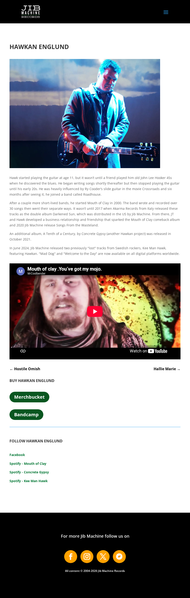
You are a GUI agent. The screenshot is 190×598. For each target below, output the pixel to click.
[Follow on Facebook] (70, 556)
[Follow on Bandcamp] (119, 556)
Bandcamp (26, 414)
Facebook (17, 455)
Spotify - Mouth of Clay (28, 463)
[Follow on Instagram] (86, 556)
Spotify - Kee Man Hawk (29, 481)
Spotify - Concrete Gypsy (29, 472)
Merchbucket (29, 397)
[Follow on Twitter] (103, 556)
